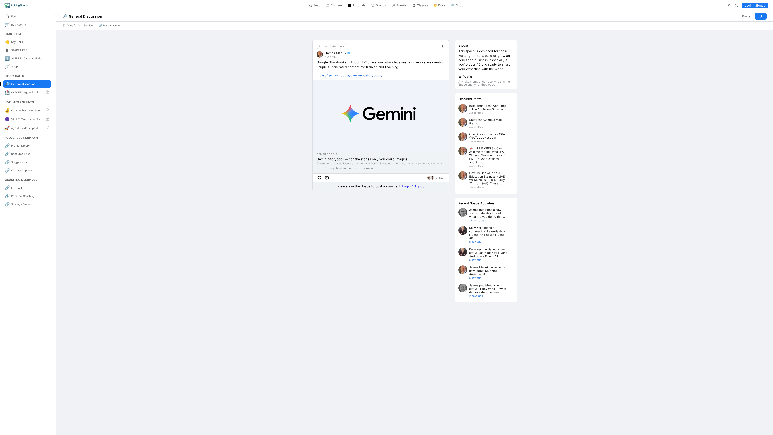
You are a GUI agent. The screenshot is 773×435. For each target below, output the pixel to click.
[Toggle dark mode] (729, 5)
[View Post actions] (442, 46)
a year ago (330, 57)
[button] (13, 33)
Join (760, 16)
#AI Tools (338, 46)
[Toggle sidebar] (56, 16)
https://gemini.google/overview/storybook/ (349, 75)
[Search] (736, 5)
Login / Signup (413, 186)
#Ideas (323, 46)
